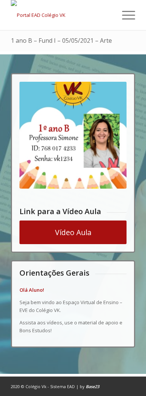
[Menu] (125, 15)
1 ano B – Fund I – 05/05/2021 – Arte (61, 40)
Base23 (92, 386)
